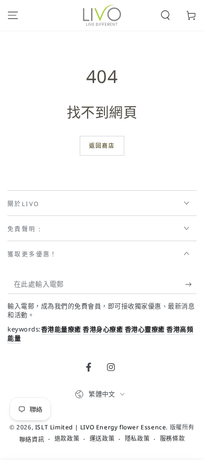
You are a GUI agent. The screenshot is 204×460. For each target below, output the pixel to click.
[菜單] (13, 15)
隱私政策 (137, 439)
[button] (165, 15)
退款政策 (66, 439)
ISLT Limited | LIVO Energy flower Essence (100, 427)
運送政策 (102, 439)
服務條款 (172, 439)
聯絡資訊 (31, 440)
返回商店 (102, 145)
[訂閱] (191, 284)
